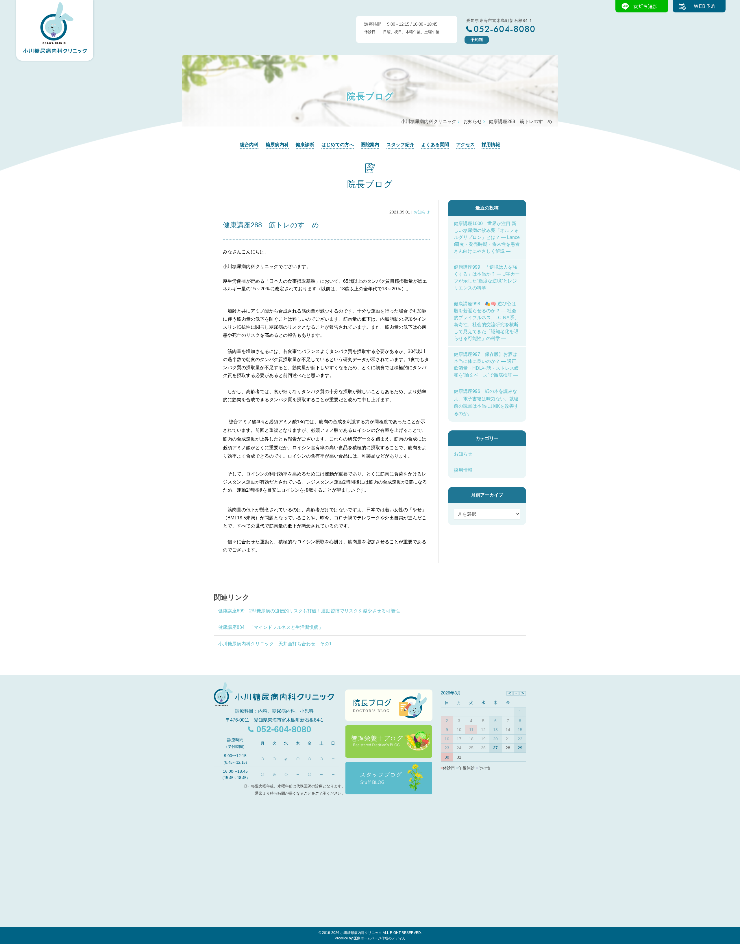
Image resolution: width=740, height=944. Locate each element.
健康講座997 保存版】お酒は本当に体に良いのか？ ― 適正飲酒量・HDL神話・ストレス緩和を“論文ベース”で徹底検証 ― (486, 365)
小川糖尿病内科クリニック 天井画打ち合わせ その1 (275, 643)
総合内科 (249, 144)
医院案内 (370, 144)
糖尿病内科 (277, 144)
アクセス (465, 144)
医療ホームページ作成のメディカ (380, 938)
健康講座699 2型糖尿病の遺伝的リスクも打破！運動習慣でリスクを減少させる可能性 (309, 610)
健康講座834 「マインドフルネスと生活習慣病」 (270, 627)
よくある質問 (435, 144)
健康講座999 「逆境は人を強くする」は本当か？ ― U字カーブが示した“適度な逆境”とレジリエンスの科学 (487, 277)
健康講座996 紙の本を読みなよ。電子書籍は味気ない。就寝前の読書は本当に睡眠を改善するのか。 (486, 402)
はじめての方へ (337, 144)
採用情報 (491, 144)
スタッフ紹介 (400, 144)
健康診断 (305, 144)
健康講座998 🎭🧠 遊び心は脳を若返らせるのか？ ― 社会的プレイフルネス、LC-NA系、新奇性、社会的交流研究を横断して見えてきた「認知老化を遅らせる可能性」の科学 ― (486, 321)
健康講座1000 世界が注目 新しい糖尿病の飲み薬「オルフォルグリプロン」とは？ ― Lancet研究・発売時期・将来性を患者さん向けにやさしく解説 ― (487, 237)
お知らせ (422, 212)
